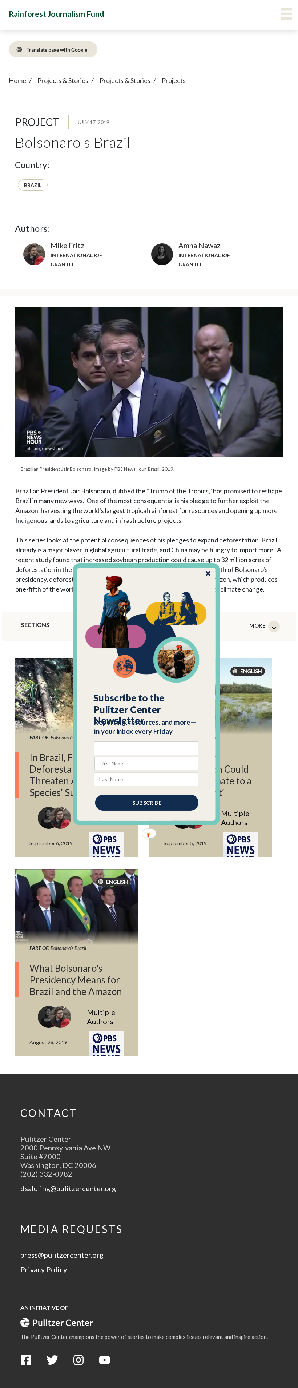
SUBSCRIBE (146, 802)
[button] (146, 709)
